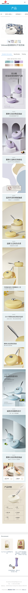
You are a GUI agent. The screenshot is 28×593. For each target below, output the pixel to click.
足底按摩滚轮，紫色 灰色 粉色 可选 (14, 571)
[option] (14, 29)
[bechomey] (5, 2)
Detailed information (7, 54)
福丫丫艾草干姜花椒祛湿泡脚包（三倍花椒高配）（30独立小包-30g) (21, 553)
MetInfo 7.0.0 (11, 589)
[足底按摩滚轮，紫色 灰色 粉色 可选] (14, 563)
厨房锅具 (18, 14)
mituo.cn (24, 589)
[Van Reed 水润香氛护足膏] (7, 544)
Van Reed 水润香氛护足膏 (7, 552)
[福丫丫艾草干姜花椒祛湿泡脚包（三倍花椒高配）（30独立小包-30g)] (21, 544)
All (1, 14)
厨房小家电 (8, 14)
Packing (24, 54)
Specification (17, 54)
